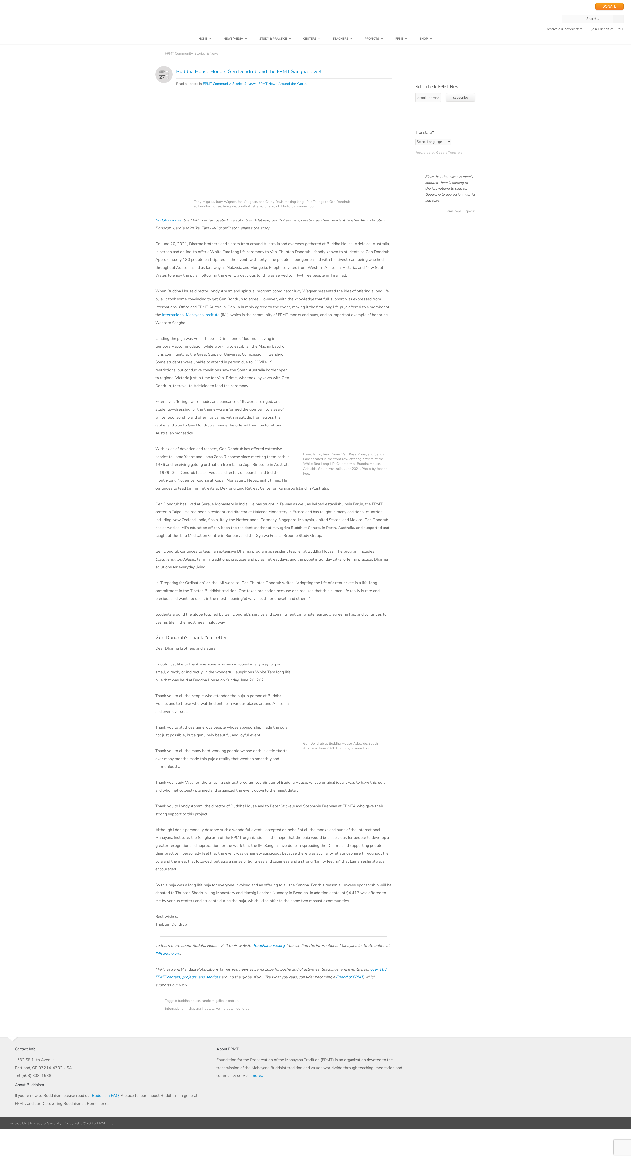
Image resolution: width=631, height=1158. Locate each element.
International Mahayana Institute (191, 315)
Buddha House (168, 220)
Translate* (424, 132)
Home (203, 39)
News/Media (233, 39)
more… (258, 1075)
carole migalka (213, 1000)
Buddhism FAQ (105, 1095)
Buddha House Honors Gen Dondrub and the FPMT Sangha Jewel (249, 71)
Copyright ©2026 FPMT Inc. (89, 1123)
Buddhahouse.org (269, 945)
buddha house (189, 1000)
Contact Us (17, 1123)
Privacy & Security (46, 1123)
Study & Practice (273, 39)
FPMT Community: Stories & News (192, 53)
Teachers (340, 39)
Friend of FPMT (349, 977)
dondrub (231, 1000)
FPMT (399, 39)
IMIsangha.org (167, 953)
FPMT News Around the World (282, 83)
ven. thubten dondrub (232, 1008)
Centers (309, 39)
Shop (424, 39)
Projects (372, 39)
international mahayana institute (189, 1008)
